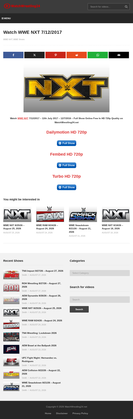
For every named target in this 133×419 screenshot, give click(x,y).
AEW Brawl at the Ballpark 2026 (39, 345)
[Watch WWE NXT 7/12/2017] (17, 214)
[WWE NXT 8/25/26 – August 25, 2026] (11, 312)
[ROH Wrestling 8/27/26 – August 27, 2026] (11, 287)
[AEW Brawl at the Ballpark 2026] (11, 349)
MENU (7, 18)
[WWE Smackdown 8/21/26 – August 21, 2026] (11, 386)
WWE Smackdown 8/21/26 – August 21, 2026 (80, 228)
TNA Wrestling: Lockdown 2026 (39, 333)
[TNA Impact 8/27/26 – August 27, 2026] (11, 274)
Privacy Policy (80, 413)
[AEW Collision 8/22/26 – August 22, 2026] (11, 374)
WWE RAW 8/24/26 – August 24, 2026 (42, 320)
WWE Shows (19, 39)
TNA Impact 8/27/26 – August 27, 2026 (42, 271)
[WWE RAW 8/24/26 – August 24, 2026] (11, 324)
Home (48, 413)
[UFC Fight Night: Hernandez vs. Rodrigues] (11, 361)
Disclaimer (62, 413)
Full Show (68, 143)
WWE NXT (7, 39)
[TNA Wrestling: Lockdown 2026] (11, 336)
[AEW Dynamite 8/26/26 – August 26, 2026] (11, 299)
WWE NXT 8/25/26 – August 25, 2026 (41, 308)
